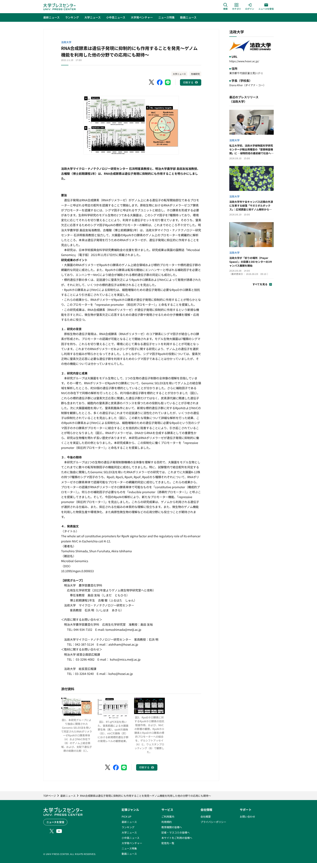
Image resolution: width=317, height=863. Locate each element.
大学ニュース (179, 73)
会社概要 (206, 816)
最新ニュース (129, 822)
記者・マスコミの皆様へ (175, 832)
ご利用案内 (167, 816)
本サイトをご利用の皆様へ (176, 838)
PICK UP (126, 816)
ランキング (128, 827)
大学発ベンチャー (132, 843)
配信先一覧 (167, 843)
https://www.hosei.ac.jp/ (244, 61)
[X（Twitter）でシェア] (152, 82)
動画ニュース (129, 853)
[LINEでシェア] (168, 82)
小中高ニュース (130, 838)
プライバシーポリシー (213, 822)
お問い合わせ (247, 816)
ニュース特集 (129, 848)
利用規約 (166, 822)
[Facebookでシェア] (160, 82)
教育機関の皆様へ (171, 827)
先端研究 (195, 73)
